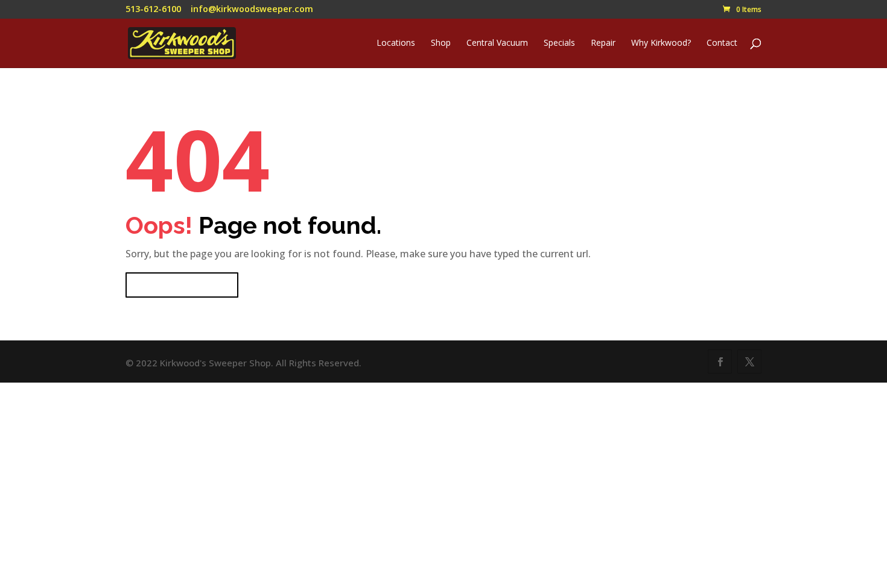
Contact (722, 43)
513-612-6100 (153, 8)
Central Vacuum (497, 43)
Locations (396, 43)
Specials (559, 43)
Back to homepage (182, 285)
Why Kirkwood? (661, 43)
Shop (441, 43)
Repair (603, 43)
